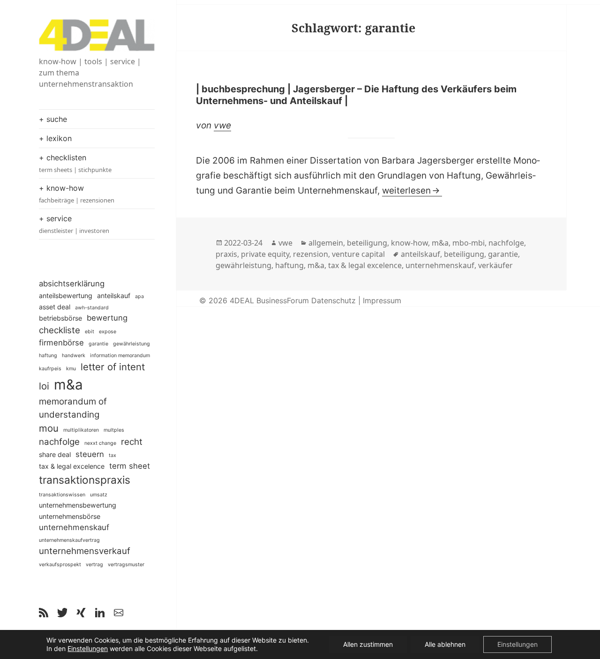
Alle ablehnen (445, 644)
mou (49, 428)
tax (112, 455)
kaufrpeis (50, 369)
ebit (89, 332)
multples (114, 430)
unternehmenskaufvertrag (69, 540)
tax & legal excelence (72, 466)
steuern (89, 454)
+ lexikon (55, 138)
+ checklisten (75, 163)
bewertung (107, 317)
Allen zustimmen (368, 644)
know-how (409, 243)
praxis (226, 254)
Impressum (382, 300)
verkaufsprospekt (60, 565)
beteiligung (367, 243)
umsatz (98, 495)
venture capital (358, 254)
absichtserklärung (72, 283)
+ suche (53, 119)
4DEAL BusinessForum (269, 300)
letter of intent (113, 367)
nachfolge (59, 441)
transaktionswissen (62, 495)
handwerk (73, 355)
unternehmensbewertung (77, 505)
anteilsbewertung (65, 296)
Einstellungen (88, 648)
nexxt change (100, 443)
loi (44, 386)
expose (107, 332)
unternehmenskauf (74, 527)
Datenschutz (333, 300)
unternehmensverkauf (84, 551)
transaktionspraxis (84, 479)
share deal (55, 454)
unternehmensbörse (69, 516)
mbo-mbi (468, 243)
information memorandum (120, 355)
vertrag (94, 565)
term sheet (129, 466)
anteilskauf (113, 296)
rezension (310, 254)
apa (139, 296)
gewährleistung (131, 344)
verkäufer (495, 265)
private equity (265, 254)
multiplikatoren (81, 430)
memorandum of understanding (73, 408)
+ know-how (76, 193)
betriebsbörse (60, 318)
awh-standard (92, 308)
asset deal (54, 307)
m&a (68, 384)
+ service (74, 224)
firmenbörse (61, 342)
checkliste (59, 330)
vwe (222, 125)
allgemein (325, 243)
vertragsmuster (126, 565)
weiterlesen (412, 190)
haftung (48, 355)
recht (131, 441)
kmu (71, 369)
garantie (98, 344)
